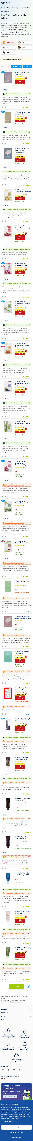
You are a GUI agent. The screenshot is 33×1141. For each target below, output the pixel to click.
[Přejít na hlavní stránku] (5, 2)
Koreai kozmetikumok (15, 1002)
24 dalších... (16, 986)
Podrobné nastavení (16, 1132)
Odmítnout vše (16, 1137)
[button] (16, 1009)
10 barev (5, 205)
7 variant (5, 774)
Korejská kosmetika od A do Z (12, 59)
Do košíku (28, 107)
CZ (4, 1078)
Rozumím (16, 1127)
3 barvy (5, 89)
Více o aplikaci (9, 1096)
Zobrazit (28, 611)
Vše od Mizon (5, 11)
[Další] (28, 986)
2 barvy (5, 814)
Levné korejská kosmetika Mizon (20, 7)
